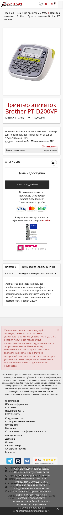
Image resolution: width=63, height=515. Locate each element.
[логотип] (11, 3)
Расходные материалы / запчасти (37, 273)
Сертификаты (12, 413)
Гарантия (10, 452)
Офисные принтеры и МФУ (32, 12)
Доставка (10, 438)
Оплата (9, 442)
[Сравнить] (54, 163)
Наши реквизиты (14, 410)
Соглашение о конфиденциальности (25, 431)
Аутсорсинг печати (15, 448)
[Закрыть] (57, 508)
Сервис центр (13, 445)
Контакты (10, 407)
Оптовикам (11, 424)
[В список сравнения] (41, 4)
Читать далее (50, 146)
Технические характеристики (38, 266)
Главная (9, 12)
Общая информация (16, 404)
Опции (9, 273)
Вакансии (10, 428)
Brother (20, 16)
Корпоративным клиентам (20, 421)
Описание (10, 266)
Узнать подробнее (27, 184)
